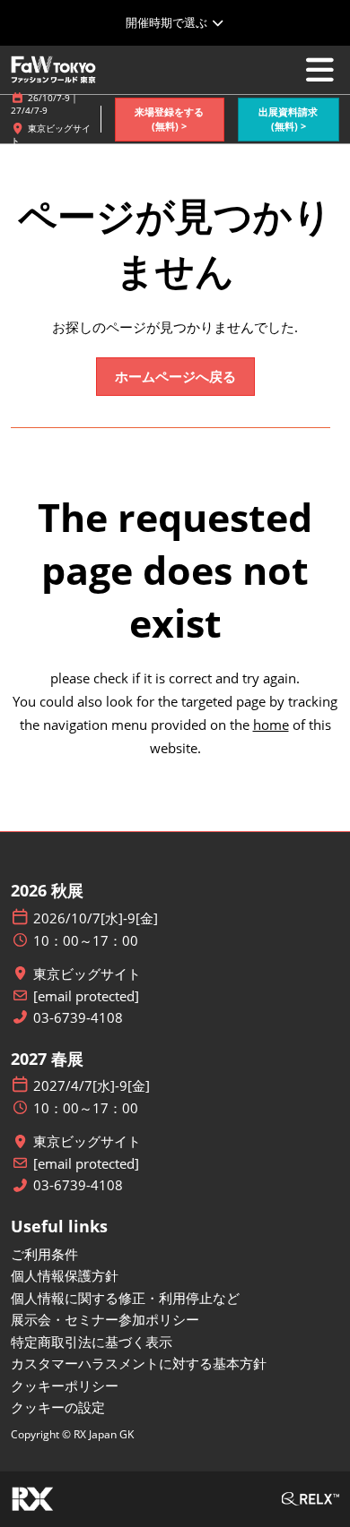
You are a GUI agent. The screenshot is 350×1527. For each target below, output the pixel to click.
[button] (169, 120)
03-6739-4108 (78, 1017)
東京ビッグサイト (87, 973)
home (271, 724)
